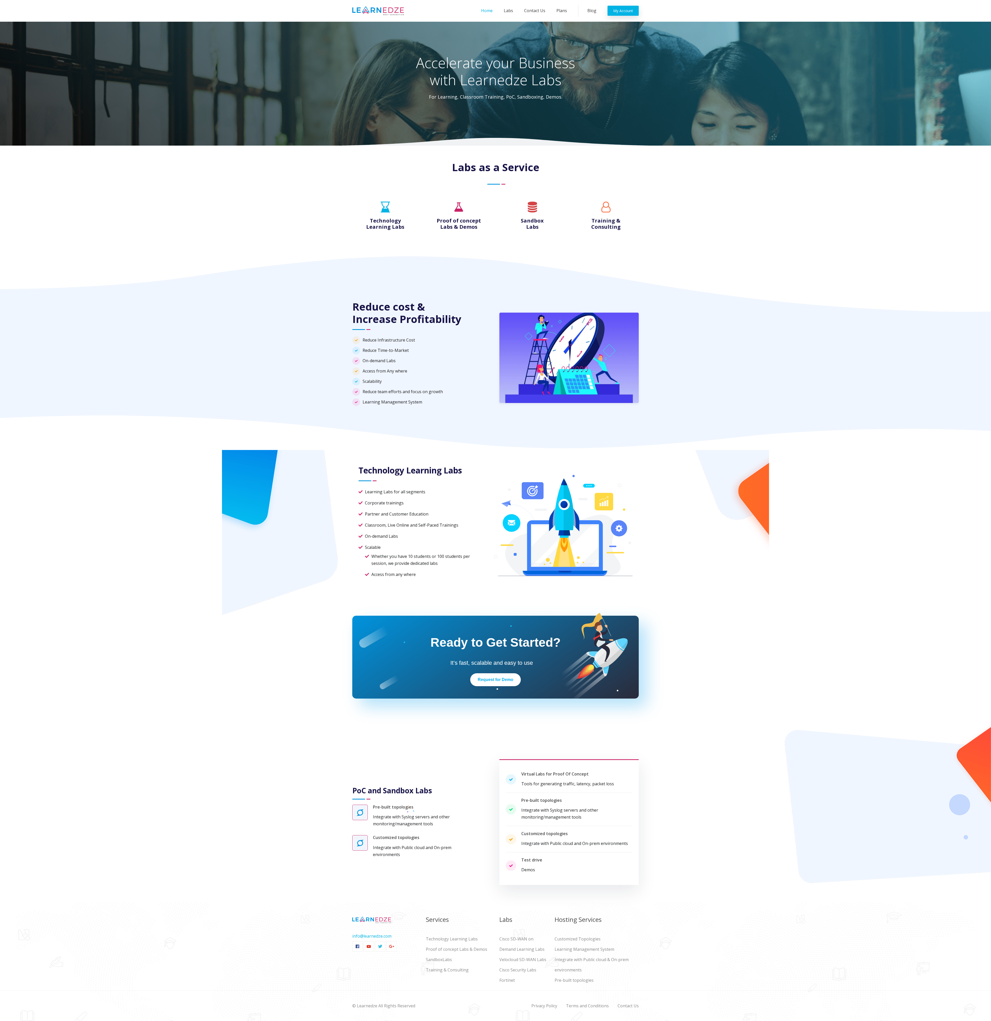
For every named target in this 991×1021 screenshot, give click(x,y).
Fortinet (507, 980)
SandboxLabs (439, 959)
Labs (508, 10)
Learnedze (367, 1006)
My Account (623, 10)
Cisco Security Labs (517, 970)
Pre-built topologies (574, 980)
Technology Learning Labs (452, 939)
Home (488, 10)
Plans (561, 10)
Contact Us (534, 10)
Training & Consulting (447, 970)
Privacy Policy (544, 1006)
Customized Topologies (578, 939)
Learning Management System (584, 949)
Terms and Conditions (587, 1006)
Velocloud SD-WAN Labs (522, 959)
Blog (591, 10)
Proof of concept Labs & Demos (456, 949)
